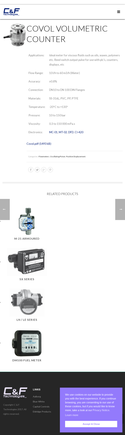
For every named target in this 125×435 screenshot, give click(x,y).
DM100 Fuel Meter (27, 360)
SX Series (27, 279)
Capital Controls (41, 406)
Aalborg (37, 396)
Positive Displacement (75, 156)
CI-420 (79, 132)
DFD (71, 132)
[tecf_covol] (14, 35)
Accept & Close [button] (91, 424)
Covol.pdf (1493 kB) (39, 143)
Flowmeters (44, 156)
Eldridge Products (42, 411)
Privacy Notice (101, 410)
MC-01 (53, 132)
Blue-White (39, 401)
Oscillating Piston (57, 156)
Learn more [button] (71, 415)
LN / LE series (27, 319)
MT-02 (63, 132)
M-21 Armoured (27, 238)
